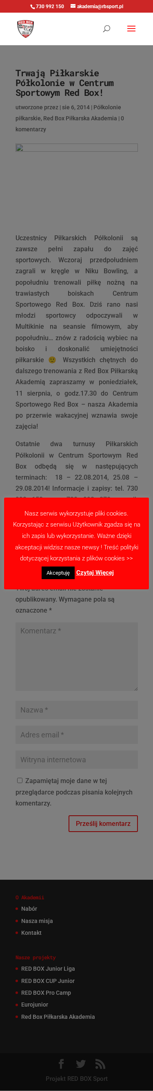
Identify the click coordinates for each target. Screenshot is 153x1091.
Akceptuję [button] (58, 573)
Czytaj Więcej (95, 572)
